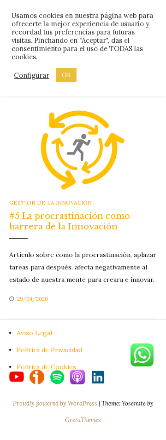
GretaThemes (83, 420)
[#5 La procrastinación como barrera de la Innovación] (83, 149)
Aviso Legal (34, 333)
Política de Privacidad (49, 350)
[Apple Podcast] (80, 376)
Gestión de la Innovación (50, 202)
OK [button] (66, 75)
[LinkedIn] (97, 376)
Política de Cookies (46, 367)
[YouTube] (19, 376)
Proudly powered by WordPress (56, 403)
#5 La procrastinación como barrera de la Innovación (69, 221)
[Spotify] (60, 376)
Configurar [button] (31, 75)
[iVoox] (40, 376)
